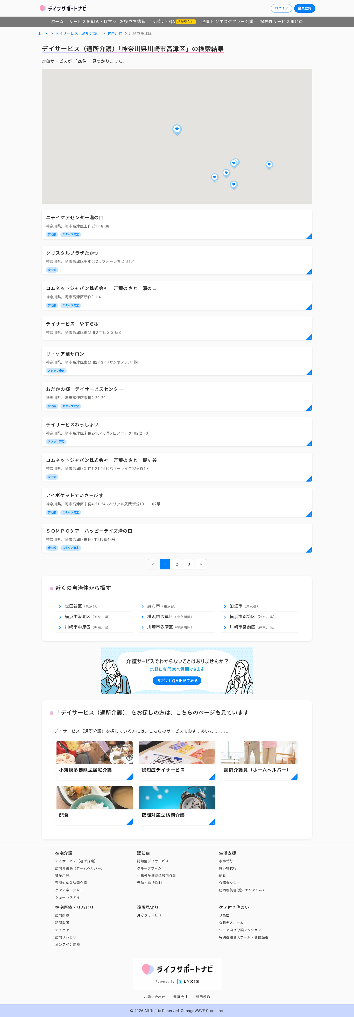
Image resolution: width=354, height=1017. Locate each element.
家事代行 (226, 861)
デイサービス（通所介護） (76, 861)
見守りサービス (149, 915)
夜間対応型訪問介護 (71, 883)
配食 (222, 876)
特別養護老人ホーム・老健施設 (243, 937)
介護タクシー (229, 883)
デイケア (62, 930)
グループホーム (149, 868)
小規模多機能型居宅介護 (156, 876)
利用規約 (203, 997)
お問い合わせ (154, 997)
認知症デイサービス (153, 861)
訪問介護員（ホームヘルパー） (80, 868)
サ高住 (224, 915)
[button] (177, 129)
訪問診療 (62, 915)
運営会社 (180, 997)
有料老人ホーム (231, 923)
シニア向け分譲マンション (240, 930)
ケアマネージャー (69, 890)
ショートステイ (67, 897)
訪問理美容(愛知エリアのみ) (241, 890)
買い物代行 (228, 868)
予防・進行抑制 (149, 883)
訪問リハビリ (65, 937)
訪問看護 (62, 923)
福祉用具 (62, 876)
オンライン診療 (67, 945)
